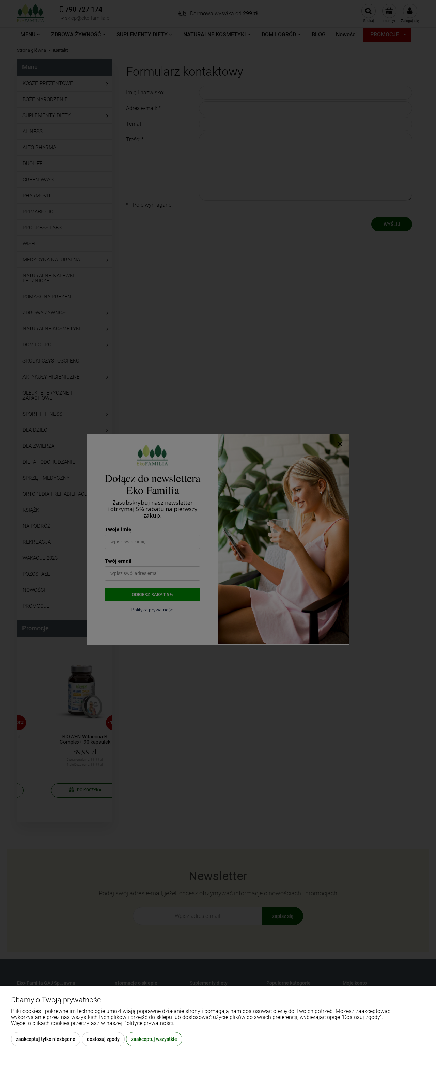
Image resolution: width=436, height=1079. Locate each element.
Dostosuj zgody (103, 1039)
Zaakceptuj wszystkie (154, 1039)
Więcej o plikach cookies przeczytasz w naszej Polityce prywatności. (92, 1023)
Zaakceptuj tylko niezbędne (45, 1039)
